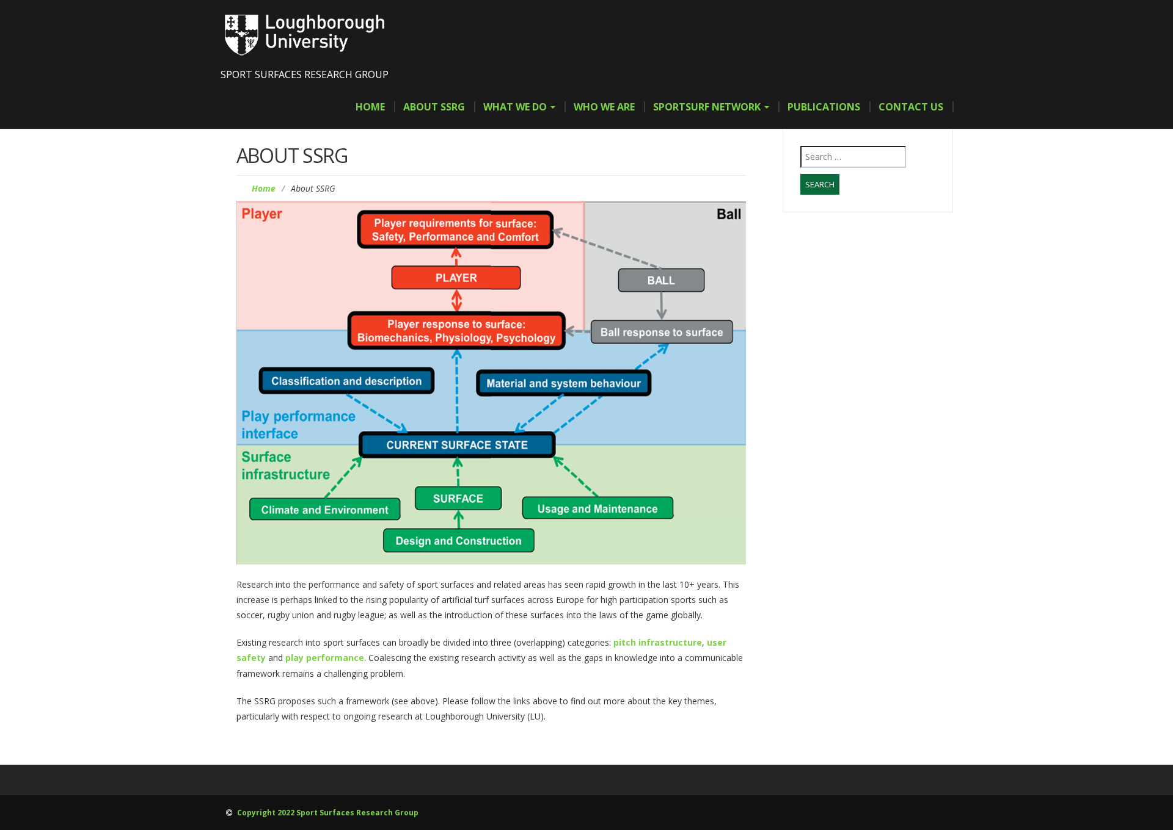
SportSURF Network (708, 107)
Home (370, 107)
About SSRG (434, 107)
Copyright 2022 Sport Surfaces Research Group (326, 812)
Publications (823, 107)
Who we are (604, 107)
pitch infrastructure (657, 642)
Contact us (911, 107)
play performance (324, 657)
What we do (516, 107)
